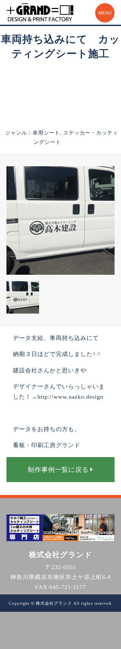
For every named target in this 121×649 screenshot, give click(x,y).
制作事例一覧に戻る (58, 469)
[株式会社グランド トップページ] (40, 12)
